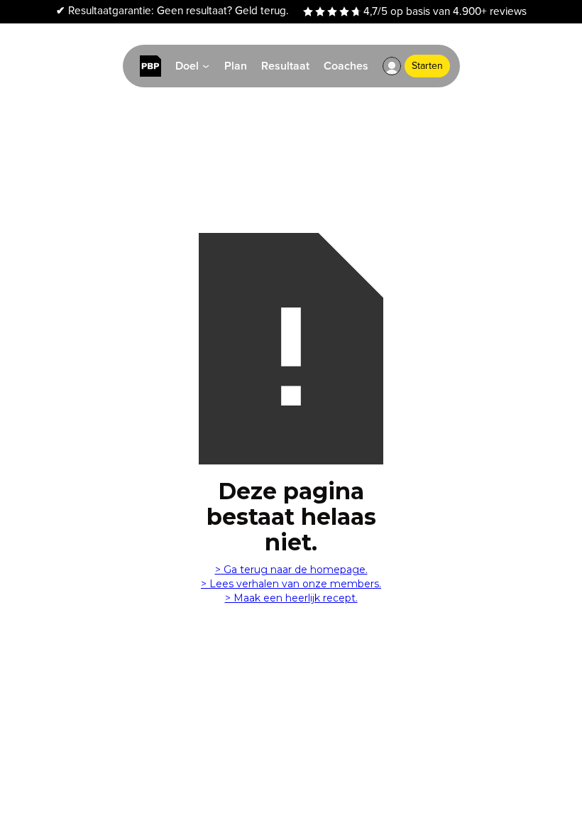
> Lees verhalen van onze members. (291, 583)
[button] (392, 66)
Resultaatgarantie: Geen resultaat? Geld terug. (172, 11)
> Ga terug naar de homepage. (291, 569)
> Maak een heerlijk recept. (291, 598)
